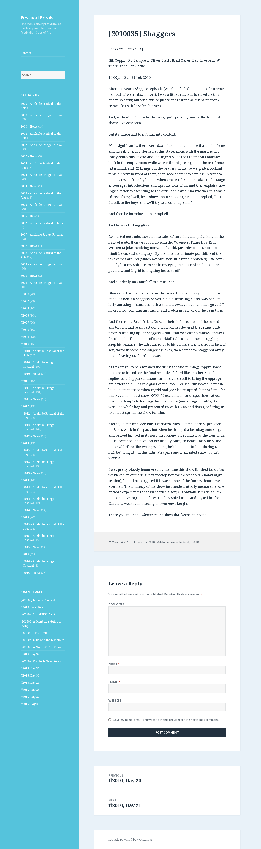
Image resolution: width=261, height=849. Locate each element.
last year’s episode (140, 88)
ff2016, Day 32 (30, 654)
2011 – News (31, 399)
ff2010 (25, 344)
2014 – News (31, 510)
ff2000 (25, 294)
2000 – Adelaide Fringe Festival (42, 115)
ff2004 (25, 308)
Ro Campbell (138, 60)
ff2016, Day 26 (30, 704)
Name (114, 664)
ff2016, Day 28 (30, 690)
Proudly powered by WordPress (130, 840)
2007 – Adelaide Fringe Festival (42, 234)
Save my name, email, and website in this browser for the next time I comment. (166, 720)
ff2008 (25, 330)
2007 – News (29, 246)
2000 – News (29, 126)
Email (114, 682)
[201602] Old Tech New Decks (41, 661)
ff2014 (25, 480)
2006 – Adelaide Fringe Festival (42, 205)
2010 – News (31, 374)
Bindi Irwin (117, 253)
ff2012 (25, 406)
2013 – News (31, 473)
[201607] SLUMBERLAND (38, 614)
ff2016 (25, 554)
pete (139, 542)
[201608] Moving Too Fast (38, 600)
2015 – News (31, 547)
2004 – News (29, 186)
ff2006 (25, 315)
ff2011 (25, 381)
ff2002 (25, 301)
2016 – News (31, 573)
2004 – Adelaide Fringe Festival (42, 175)
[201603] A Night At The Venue (41, 647)
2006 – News (29, 216)
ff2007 (25, 323)
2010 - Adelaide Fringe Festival (168, 542)
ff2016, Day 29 (30, 683)
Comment (117, 604)
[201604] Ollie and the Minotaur (42, 640)
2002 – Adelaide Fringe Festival (42, 145)
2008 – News (29, 276)
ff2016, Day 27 (30, 697)
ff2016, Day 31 (30, 668)
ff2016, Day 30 (30, 675)
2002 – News (29, 156)
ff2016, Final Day (32, 607)
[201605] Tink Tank (34, 633)
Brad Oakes (181, 60)
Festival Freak (37, 17)
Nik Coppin (117, 60)
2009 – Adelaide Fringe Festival (42, 283)
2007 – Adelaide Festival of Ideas (42, 223)
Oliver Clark (160, 60)
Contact (26, 53)
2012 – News (31, 436)
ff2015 (25, 517)
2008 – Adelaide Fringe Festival (42, 264)
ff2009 (25, 337)
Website (114, 700)
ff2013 (25, 443)
